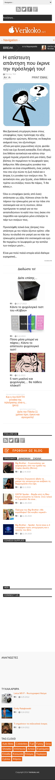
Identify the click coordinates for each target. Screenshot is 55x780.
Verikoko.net (34, 772)
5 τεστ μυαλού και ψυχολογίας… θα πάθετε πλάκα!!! (26, 382)
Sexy (48, 744)
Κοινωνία (18, 754)
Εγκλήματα (43, 749)
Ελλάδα (6, 754)
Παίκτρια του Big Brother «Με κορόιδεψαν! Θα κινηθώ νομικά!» (31, 511)
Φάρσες (17, 759)
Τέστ (14, 74)
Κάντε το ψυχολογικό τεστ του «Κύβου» (27, 308)
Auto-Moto (7, 744)
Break (8, 47)
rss (18, 9)
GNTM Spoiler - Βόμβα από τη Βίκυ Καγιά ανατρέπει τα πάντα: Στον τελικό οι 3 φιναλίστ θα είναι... (33, 496)
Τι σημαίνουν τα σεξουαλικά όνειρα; (31, 723)
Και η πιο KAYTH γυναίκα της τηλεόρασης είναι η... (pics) (15, 401)
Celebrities (22, 744)
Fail (32, 744)
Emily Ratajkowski (22, 708)
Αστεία (31, 749)
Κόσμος (29, 754)
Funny (39, 744)
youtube (35, 9)
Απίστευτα (19, 749)
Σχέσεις (6, 759)
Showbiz (7, 749)
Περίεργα (41, 754)
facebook (29, 9)
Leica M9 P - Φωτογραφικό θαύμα (30, 693)
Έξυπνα (8, 74)
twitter (24, 9)
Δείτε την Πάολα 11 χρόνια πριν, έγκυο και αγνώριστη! (28, 414)
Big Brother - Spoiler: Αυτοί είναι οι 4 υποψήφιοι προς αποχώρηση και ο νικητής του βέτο (32, 527)
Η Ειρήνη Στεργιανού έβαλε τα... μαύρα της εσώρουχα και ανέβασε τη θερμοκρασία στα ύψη (32, 481)
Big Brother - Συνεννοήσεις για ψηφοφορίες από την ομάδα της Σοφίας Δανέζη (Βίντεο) (30, 465)
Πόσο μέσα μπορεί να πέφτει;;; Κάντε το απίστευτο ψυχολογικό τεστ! (24, 344)
